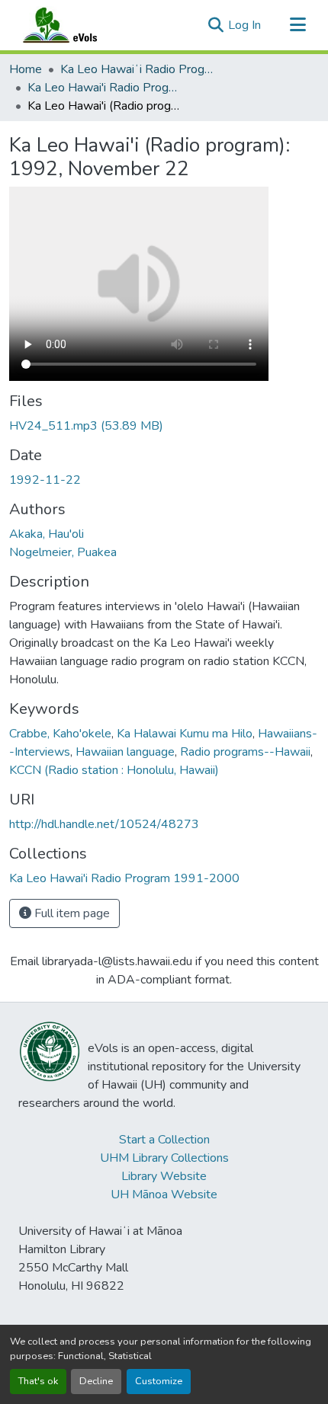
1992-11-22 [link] (45, 480)
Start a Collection (164, 1139)
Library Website (164, 1176)
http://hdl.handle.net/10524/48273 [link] (104, 824)
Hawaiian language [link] (125, 752)
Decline (96, 1381)
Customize (158, 1381)
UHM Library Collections (164, 1158)
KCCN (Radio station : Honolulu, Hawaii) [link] (114, 770)
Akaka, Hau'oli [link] (46, 534)
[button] (74, 25)
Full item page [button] (70, 913)
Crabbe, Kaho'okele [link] (60, 733)
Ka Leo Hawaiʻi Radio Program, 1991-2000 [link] (136, 69)
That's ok (38, 1381)
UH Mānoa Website (164, 1194)
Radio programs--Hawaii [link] (245, 752)
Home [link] (25, 69)
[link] (164, 426)
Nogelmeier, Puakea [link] (63, 552)
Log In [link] (244, 25)
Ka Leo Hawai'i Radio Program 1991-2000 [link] (103, 87)
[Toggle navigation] (297, 25)
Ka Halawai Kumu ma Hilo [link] (184, 733)
